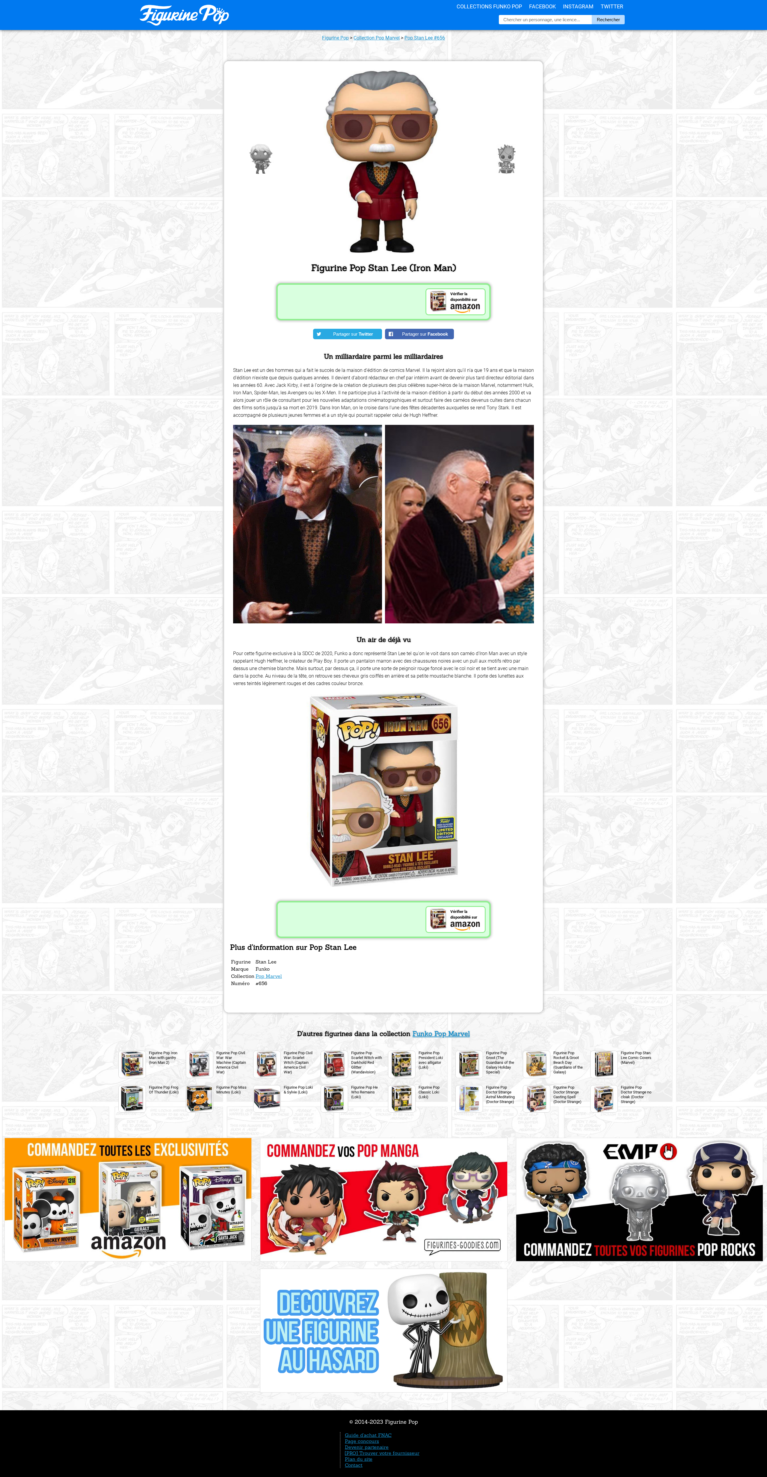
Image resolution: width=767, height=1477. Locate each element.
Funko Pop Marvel (441, 1033)
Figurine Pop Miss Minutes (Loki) (231, 1089)
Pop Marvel (269, 976)
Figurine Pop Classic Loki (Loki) (429, 1092)
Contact (354, 1465)
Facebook (542, 6)
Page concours (362, 1441)
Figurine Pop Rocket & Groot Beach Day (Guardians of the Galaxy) (568, 1062)
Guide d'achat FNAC (368, 1435)
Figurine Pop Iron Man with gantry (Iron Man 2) (163, 1058)
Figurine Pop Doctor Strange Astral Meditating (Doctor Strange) (500, 1094)
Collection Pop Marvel (377, 38)
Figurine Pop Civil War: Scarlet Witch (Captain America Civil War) (298, 1062)
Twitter (612, 6)
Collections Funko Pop (489, 6)
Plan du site (358, 1459)
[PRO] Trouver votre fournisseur (382, 1453)
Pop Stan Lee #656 (424, 38)
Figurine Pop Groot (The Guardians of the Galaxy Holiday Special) (500, 1062)
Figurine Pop (335, 38)
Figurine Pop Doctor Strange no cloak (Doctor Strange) (636, 1094)
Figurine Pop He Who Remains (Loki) (364, 1092)
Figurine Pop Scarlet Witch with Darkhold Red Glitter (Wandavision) (366, 1062)
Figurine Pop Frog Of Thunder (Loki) (164, 1089)
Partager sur (353, 334)
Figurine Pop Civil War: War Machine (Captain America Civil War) (231, 1062)
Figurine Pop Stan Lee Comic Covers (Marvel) (636, 1058)
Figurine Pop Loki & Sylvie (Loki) (298, 1089)
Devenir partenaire (367, 1447)
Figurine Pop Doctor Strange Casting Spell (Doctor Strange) (567, 1094)
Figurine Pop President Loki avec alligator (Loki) (431, 1060)
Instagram (578, 6)
